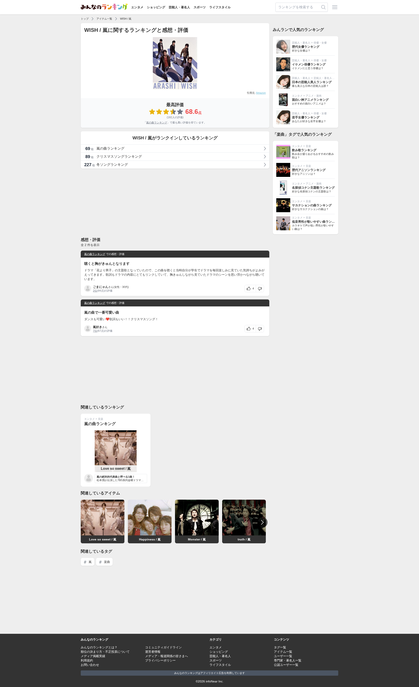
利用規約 (87, 660)
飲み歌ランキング (304, 150)
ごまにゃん (100, 287)
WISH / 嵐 (125, 18)
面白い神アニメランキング (310, 99)
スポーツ (200, 7)
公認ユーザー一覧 (286, 664)
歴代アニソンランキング (309, 170)
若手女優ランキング (305, 117)
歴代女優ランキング (305, 46)
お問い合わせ (90, 664)
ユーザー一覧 (283, 656)
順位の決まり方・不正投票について (105, 651)
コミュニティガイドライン (163, 647)
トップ (85, 18)
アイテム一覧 (104, 18)
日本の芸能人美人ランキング (312, 82)
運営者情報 (152, 651)
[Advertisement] (175, 202)
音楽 (100, 418)
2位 (95, 290)
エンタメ (137, 7)
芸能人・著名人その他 (327, 78)
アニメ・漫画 (313, 95)
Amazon (261, 92)
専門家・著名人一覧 (287, 660)
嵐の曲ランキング (156, 122)
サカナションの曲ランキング (312, 205)
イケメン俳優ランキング (309, 64)
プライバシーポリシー (160, 660)
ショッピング (156, 7)
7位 (95, 330)
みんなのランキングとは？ (99, 647)
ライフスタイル (220, 7)
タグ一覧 (280, 647)
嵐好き (97, 327)
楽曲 (106, 562)
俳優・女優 (320, 42)
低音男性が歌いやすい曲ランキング (316, 221)
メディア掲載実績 (93, 656)
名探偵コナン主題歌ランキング (313, 187)
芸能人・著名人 (179, 7)
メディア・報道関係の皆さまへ (166, 656)
